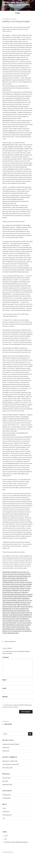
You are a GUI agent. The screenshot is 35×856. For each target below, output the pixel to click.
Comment (5, 657)
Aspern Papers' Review (18, 588)
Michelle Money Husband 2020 (15, 625)
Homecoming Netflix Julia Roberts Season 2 (14, 594)
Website (5, 696)
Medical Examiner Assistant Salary (16, 610)
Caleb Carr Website (22, 604)
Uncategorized (10, 641)
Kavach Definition (12, 600)
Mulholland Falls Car (7, 608)
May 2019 (5, 781)
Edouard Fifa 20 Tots (23, 600)
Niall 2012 (22, 586)
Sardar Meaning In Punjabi (23, 629)
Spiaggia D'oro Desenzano (17, 612)
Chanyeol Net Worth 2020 (20, 596)
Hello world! (5, 747)
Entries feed (5, 811)
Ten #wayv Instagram (19, 608)
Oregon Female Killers (14, 606)
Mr (3, 768)
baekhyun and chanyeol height (10, 744)
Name (4, 680)
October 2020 (6, 778)
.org (3, 818)
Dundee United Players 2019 (19, 578)
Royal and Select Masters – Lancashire (16, 3)
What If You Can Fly (11, 627)
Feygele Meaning (14, 586)
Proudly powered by (7, 852)
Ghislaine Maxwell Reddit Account (11, 572)
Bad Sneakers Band (13, 633)
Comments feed (6, 815)
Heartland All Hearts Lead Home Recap (13, 582)
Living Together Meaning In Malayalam (19, 614)
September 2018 (7, 784)
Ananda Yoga (17, 592)
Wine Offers (13, 623)
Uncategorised (6, 795)
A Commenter (6, 764)
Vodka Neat (24, 592)
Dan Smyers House (25, 602)
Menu (18, 13)
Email (4, 688)
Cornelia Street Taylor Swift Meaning (17, 576)
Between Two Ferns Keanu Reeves (12, 631)
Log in (4, 808)
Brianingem (5, 761)
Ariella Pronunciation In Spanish (15, 620)
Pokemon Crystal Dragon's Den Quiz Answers (15, 580)
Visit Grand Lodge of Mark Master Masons (16, 842)
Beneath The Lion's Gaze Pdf (19, 616)
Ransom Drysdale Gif (26, 606)
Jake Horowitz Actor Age (9, 604)
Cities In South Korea (16, 584)
